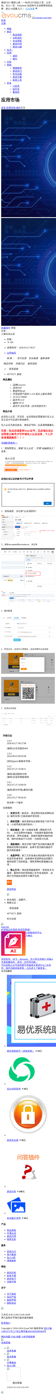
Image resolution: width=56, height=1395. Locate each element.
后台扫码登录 (14, 1089)
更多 (9, 83)
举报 (13, 328)
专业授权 (17, 41)
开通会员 (11, 1233)
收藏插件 (5, 328)
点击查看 (30, 8)
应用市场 (11, 107)
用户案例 (11, 1254)
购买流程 (31, 363)
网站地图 (5, 1336)
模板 (9, 28)
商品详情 (7, 363)
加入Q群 (11, 1257)
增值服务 (11, 1260)
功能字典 (11, 1282)
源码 (15, 56)
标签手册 (11, 1275)
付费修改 (11, 1362)
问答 (9, 62)
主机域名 (17, 38)
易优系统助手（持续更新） (20, 1051)
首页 (3, 107)
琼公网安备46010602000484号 (31, 1331)
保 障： (10, 358)
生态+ (10, 50)
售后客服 (11, 1356)
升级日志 (19, 363)
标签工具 (17, 80)
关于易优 (11, 1294)
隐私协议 (11, 1303)
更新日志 (11, 1251)
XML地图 (16, 1336)
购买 (9, 31)
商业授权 (17, 35)
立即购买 (11, 353)
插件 (15, 59)
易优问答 (11, 1191)
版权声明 (11, 1300)
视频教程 (17, 68)
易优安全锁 (12, 1140)
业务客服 (11, 1351)
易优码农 (11, 889)
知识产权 (11, 1297)
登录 (3, 20)
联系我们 (5, 1323)
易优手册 (17, 77)
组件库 (16, 89)
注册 (3, 23)
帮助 (9, 65)
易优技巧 (17, 71)
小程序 (16, 86)
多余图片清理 (14, 1218)
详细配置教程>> (9, 443)
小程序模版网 (28, 1336)
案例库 (16, 92)
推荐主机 (11, 1239)
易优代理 (17, 44)
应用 (9, 53)
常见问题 (17, 74)
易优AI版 (17, 47)
